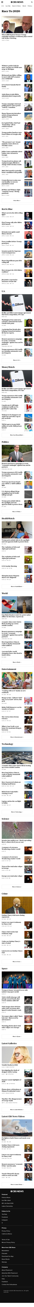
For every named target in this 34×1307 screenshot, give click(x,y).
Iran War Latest (6, 1200)
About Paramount (7, 1270)
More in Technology (16, 812)
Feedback (5, 1281)
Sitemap (4, 1262)
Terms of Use (6, 1239)
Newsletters (5, 1250)
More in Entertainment (16, 737)
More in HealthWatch (16, 586)
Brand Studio (6, 1259)
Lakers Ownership (7, 1206)
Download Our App (7, 1256)
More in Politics (16, 511)
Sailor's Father (16, 6)
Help (3, 1278)
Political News (6, 1197)
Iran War (8, 6)
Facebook (5, 1217)
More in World (16, 662)
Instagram (5, 1220)
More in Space (16, 1036)
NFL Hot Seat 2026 (7, 1203)
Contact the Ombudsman (9, 1284)
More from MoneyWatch (16, 435)
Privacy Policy (6, 1231)
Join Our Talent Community (10, 1276)
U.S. (2, 6)
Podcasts (4, 1253)
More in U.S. (16, 360)
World (24, 6)
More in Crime (16, 961)
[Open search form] (32, 2)
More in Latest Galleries (16, 1109)
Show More (17, 200)
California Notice (7, 1234)
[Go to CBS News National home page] (17, 2)
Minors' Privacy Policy (8, 1242)
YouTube (4, 1214)
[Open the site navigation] (6, 2)
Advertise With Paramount (10, 1273)
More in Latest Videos (16, 1184)
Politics (30, 6)
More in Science (16, 887)
